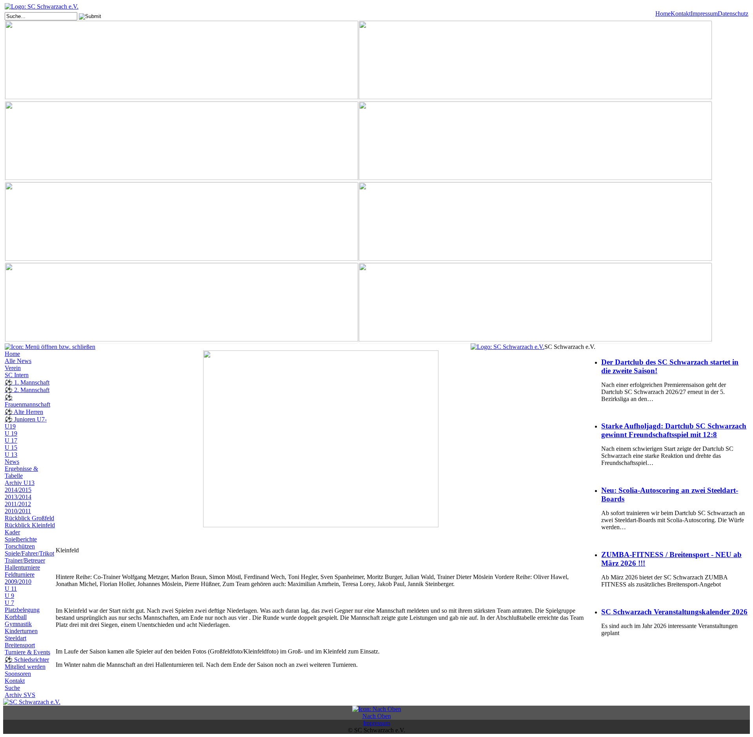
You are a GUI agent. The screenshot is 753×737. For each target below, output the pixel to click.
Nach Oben (376, 716)
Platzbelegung (22, 609)
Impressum (704, 13)
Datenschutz (733, 13)
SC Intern (17, 375)
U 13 (11, 454)
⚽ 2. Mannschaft (27, 390)
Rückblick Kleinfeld (30, 525)
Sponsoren (18, 673)
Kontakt (681, 13)
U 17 (11, 440)
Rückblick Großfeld (29, 518)
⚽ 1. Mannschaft (27, 382)
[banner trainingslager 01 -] (181, 303)
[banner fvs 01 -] (181, 142)
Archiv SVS (20, 695)
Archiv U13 (20, 482)
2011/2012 (18, 504)
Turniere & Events (27, 652)
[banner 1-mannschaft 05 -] (181, 61)
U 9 (9, 595)
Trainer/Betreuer (25, 560)
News (12, 461)
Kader (12, 532)
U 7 (9, 602)
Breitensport (20, 645)
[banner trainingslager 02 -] (535, 303)
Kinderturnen (21, 631)
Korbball (16, 617)
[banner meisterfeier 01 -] (181, 222)
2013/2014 (18, 497)
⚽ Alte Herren (24, 411)
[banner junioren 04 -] (535, 142)
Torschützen (20, 546)
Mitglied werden (25, 666)
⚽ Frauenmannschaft (27, 401)
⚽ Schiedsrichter (27, 659)
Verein (13, 368)
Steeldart (15, 638)
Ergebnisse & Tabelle (21, 472)
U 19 (11, 433)
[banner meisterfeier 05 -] (535, 222)
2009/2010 (18, 581)
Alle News (18, 361)
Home (663, 13)
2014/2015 (18, 489)
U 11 (11, 588)
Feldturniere (20, 574)
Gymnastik (18, 624)
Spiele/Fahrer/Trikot (29, 553)
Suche (12, 687)
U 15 (11, 447)
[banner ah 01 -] (535, 61)
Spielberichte (21, 539)
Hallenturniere (22, 567)
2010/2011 (18, 511)
